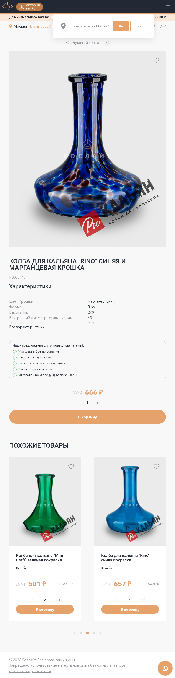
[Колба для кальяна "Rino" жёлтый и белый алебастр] (130, 501)
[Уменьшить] (77, 402)
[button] (87, 42)
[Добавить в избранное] (156, 60)
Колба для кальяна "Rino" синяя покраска (40, 557)
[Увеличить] (97, 402)
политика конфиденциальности (30, 671)
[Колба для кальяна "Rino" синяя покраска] (45, 501)
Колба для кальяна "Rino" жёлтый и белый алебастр (126, 557)
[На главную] (7, 7)
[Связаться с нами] (165, 668)
